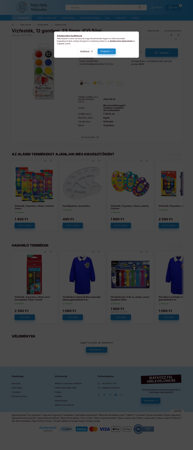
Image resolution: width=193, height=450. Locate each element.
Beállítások (85, 51)
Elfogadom (105, 51)
